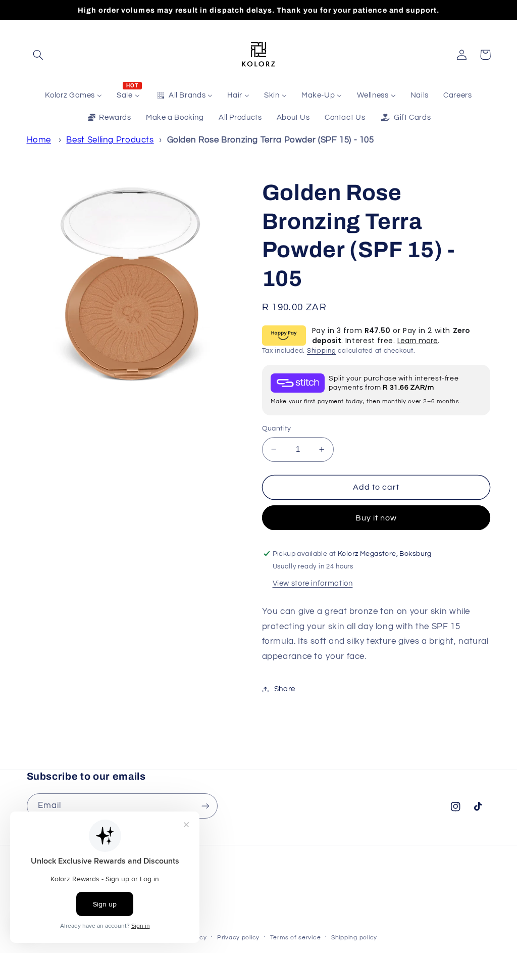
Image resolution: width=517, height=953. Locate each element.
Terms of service (295, 937)
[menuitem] (74, 95)
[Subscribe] (205, 805)
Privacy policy (238, 937)
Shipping (321, 351)
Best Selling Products (109, 140)
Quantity (276, 428)
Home (39, 140)
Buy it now (376, 518)
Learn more (417, 341)
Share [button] (284, 689)
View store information (313, 583)
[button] (38, 54)
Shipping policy (354, 937)
